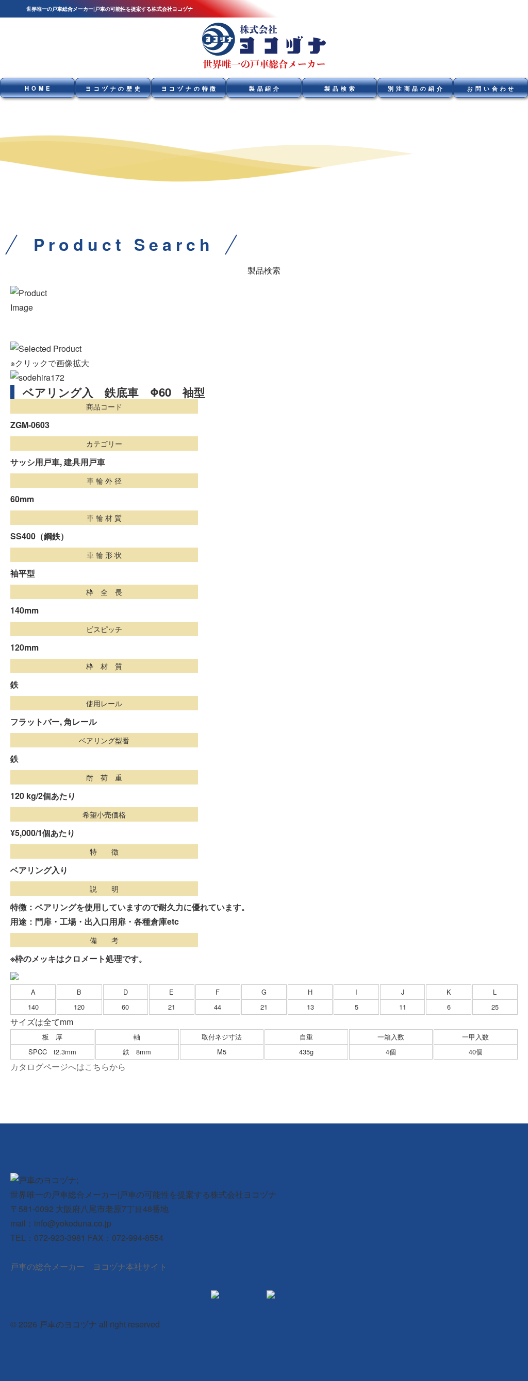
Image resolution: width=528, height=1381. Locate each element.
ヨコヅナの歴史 (114, 88)
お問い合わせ (491, 88)
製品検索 (340, 88)
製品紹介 (265, 88)
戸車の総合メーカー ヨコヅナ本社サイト (88, 1266)
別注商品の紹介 (416, 88)
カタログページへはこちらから (68, 1066)
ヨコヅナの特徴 (190, 88)
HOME (38, 88)
